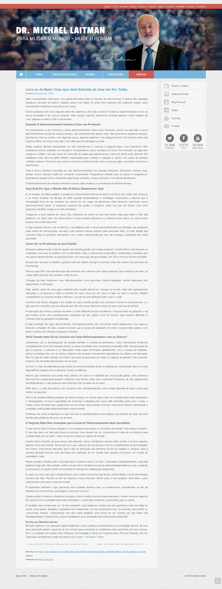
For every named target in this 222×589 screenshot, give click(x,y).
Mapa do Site (21, 576)
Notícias (49, 559)
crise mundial (63, 551)
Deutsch (142, 6)
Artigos (141, 74)
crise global (50, 551)
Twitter (100, 536)
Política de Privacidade (38, 576)
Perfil (39, 74)
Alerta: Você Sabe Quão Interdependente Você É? (120, 544)
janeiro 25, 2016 (45, 93)
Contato (175, 126)
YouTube (90, 536)
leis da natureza (130, 551)
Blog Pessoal (178, 102)
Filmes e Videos (179, 85)
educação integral (78, 551)
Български (201, 6)
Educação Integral (64, 74)
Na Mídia (90, 74)
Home (21, 74)
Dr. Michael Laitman (60, 30)
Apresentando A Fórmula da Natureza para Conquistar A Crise (58, 544)
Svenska (169, 6)
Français (151, 6)
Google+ (79, 536)
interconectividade (96, 551)
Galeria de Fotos (180, 94)
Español (133, 6)
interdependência (114, 551)
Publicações (115, 74)
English (107, 6)
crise (41, 551)
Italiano (161, 6)
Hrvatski (190, 6)
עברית (115, 6)
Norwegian (180, 6)
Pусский (123, 6)
